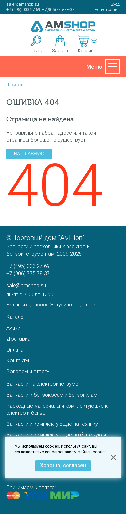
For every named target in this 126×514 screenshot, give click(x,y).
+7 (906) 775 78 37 (28, 273)
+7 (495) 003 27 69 (28, 266)
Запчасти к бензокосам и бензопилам (51, 395)
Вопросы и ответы (28, 371)
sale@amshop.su (22, 4)
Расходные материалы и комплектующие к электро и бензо (57, 409)
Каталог (16, 317)
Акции (13, 328)
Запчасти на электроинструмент (44, 384)
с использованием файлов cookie (73, 452)
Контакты (17, 360)
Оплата (14, 350)
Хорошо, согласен (63, 465)
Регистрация (107, 9)
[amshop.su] (63, 26)
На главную (29, 153)
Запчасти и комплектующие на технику (52, 424)
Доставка (18, 339)
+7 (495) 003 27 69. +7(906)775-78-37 (40, 9)
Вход (115, 4)
